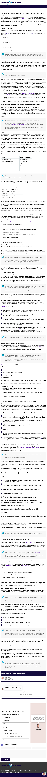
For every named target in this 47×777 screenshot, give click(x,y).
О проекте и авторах (32, 770)
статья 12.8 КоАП (9, 565)
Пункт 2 (7, 33)
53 (41, 438)
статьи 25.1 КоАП (29, 221)
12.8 (26, 542)
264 (18, 412)
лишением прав (4, 84)
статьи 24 (9, 221)
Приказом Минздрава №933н (7, 364)
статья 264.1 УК (25, 565)
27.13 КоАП (4, 102)
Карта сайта (16, 772)
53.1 (4, 34)
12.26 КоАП (30, 542)
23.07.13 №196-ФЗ (22, 18)
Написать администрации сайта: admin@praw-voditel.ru (11, 770)
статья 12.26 (17, 328)
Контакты (25, 770)
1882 (32, 33)
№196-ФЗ (23, 214)
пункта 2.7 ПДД (33, 664)
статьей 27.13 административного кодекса (29, 447)
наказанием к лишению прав (18, 124)
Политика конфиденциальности (7, 772)
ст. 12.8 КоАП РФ (7, 94)
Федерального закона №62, (28, 93)
